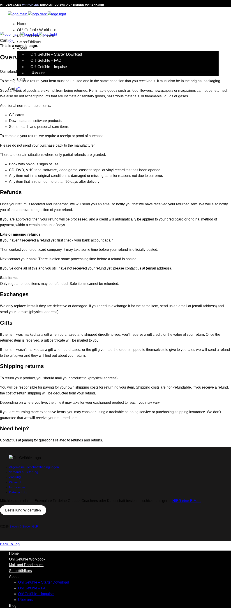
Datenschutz (18, 492)
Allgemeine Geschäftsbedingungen (34, 467)
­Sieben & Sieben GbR (23, 526)
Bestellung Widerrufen (23, 510)
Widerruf (15, 482)
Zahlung (15, 477)
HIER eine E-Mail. (186, 501)
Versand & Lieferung (23, 472)
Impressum (17, 487)
